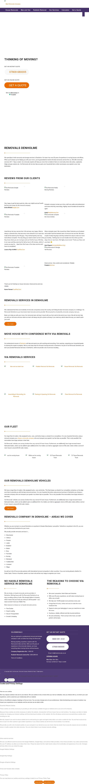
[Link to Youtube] (80, 4)
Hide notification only (49, 782)
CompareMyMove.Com (58, 245)
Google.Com (15, 207)
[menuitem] (12, 10)
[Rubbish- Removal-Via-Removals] (44, 377)
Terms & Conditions (16, 658)
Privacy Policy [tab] (4, 775)
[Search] (83, 14)
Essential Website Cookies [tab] (7, 705)
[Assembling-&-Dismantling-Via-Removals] (16, 405)
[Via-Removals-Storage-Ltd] (12, 4)
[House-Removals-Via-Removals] (73, 377)
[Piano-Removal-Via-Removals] (73, 405)
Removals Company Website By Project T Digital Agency (31, 671)
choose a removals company (25, 438)
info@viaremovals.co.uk (59, 653)
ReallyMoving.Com (53, 212)
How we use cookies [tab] (6, 691)
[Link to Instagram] (83, 4)
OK (6, 680)
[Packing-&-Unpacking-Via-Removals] (44, 405)
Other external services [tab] (6, 738)
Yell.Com (52, 265)
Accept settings (38, 782)
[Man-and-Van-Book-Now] (16, 377)
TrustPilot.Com (21, 249)
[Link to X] (75, 4)
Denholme (23, 343)
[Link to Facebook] (73, 4)
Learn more (11, 680)
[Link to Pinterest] (78, 4)
